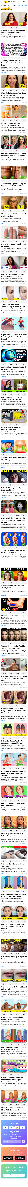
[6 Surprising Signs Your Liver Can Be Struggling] (14, 233)
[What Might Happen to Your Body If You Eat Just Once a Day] (14, 883)
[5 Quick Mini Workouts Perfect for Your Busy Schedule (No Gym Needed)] (14, 324)
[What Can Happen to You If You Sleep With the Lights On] (14, 1097)
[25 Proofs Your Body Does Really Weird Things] (14, 446)
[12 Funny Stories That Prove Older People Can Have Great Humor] (14, 49)
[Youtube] (5, 1127)
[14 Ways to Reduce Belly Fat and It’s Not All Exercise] (14, 539)
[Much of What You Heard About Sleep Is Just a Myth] (14, 416)
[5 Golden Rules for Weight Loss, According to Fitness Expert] (14, 19)
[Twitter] (11, 1127)
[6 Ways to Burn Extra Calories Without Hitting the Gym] (14, 1006)
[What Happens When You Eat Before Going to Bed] (14, 823)
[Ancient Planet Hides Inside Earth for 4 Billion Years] (14, 356)
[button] (4, 27)
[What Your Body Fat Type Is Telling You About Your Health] (14, 386)
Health (2, 40)
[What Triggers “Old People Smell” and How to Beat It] (14, 203)
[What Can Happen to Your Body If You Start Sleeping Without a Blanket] (14, 913)
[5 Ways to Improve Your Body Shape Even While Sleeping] (14, 1066)
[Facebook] (22, 1127)
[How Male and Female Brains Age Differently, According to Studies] (14, 142)
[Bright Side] (10, 2)
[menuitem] (3, 5)
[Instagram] (16, 1127)
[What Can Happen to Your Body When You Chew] (14, 792)
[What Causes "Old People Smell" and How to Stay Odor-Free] (14, 263)
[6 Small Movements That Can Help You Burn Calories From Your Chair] (14, 665)
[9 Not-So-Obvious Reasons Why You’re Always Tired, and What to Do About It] (14, 507)
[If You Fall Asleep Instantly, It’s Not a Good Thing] (14, 477)
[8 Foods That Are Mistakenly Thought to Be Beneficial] (14, 112)
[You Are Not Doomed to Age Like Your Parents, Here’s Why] (14, 635)
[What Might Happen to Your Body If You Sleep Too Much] (14, 1036)
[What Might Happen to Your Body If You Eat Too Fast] (14, 82)
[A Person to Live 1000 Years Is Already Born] (14, 574)
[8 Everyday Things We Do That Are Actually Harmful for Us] (14, 730)
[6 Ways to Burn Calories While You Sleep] (14, 853)
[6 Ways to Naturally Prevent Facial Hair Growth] (14, 976)
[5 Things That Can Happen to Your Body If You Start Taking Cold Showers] (14, 760)
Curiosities (3, 72)
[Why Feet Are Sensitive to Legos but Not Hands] (14, 605)
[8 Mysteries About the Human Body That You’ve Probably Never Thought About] (14, 697)
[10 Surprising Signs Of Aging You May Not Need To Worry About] (14, 172)
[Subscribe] (23, 1141)
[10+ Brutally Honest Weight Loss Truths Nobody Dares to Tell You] (14, 293)
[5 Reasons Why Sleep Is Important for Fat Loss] (14, 946)
